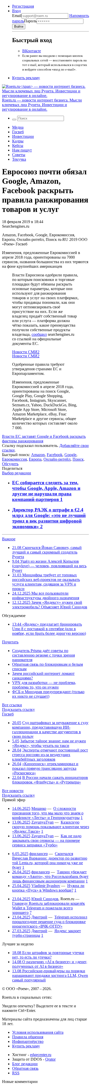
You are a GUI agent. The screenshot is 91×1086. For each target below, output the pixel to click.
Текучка (19, 159)
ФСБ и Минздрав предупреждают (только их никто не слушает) (48, 694)
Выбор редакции (16, 473)
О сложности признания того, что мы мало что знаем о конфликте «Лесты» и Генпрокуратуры (47, 813)
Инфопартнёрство (27, 1041)
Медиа (18, 127)
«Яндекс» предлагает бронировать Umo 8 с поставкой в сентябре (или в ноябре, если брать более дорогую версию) (49, 629)
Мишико (38, 808)
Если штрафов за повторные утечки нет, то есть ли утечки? (48, 954)
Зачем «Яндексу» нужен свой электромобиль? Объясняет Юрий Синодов (49, 604)
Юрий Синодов (44, 899)
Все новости (13, 791)
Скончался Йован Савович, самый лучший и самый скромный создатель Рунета (47, 552)
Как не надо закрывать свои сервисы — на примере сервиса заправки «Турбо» (46, 840)
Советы (18, 155)
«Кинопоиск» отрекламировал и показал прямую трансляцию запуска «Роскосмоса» (45, 768)
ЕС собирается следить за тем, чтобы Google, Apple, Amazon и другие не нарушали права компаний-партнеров (46, 491)
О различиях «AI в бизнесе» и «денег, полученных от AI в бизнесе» (49, 964)
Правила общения (27, 1037)
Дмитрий (39, 917)
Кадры (18, 141)
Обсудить (10, 464)
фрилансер (38, 853)
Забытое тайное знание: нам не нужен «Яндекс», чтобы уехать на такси (49, 743)
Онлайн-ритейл (57, 459)
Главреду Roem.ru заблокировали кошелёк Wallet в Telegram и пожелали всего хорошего (48, 908)
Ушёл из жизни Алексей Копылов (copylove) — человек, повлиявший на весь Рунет (49, 566)
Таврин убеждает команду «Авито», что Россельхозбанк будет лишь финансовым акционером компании (50, 876)
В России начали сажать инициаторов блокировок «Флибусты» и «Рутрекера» (50, 779)
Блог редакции (25, 1064)
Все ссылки (12, 705)
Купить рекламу (26, 78)
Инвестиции (23, 136)
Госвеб (18, 132)
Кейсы (17, 145)
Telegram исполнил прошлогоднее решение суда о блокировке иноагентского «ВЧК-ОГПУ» (49, 921)
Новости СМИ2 (25, 352)
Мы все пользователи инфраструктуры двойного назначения (45, 595)
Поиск (78, 459)
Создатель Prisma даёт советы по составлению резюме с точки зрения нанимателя (43, 655)
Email (16, 15)
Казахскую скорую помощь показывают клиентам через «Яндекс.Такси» (50, 826)
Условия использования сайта (37, 1032)
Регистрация (23, 6)
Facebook (54, 455)
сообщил (39, 334)
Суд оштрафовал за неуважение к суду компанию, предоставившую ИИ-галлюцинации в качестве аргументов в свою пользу (50, 730)
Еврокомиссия (14, 459)
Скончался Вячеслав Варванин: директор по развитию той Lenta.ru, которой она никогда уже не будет (49, 860)
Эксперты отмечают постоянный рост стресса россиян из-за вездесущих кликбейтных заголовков (50, 754)
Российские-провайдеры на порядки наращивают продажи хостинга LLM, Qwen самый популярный (50, 975)
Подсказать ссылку (18, 709)
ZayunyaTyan (42, 822)
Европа (35, 459)
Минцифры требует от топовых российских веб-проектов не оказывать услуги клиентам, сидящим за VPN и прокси (46, 582)
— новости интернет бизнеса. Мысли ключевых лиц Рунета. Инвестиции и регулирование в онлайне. (42, 104)
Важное (8, 539)
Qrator (50, 1059)
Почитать (10, 642)
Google (70, 455)
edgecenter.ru (40, 1054)
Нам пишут (22, 150)
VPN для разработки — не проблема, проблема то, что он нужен (44, 684)
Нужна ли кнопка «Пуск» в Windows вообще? (48, 887)
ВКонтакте (31, 51)
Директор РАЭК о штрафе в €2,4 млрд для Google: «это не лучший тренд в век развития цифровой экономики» (49, 518)
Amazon (38, 455)
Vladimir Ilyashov (45, 885)
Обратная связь (25, 1068)
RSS (15, 1073)
